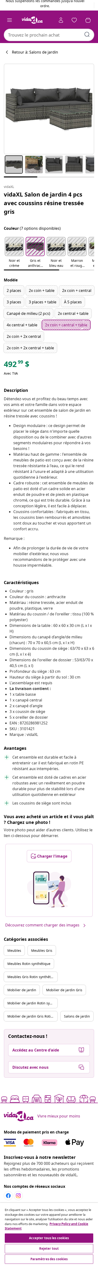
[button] (14, 252)
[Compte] (61, 20)
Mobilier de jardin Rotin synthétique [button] (32, 1003)
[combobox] (49, 35)
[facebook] (8, 1195)
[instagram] (18, 1195)
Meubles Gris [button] (41, 950)
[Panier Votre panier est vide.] (88, 20)
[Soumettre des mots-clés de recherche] (87, 34)
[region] (49, 1234)
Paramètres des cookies (49, 1259)
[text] (16, 365)
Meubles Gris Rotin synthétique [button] (32, 977)
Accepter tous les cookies (49, 1238)
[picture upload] (49, 889)
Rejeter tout (49, 1248)
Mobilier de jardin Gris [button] (64, 990)
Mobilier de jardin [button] (21, 990)
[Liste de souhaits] (74, 20)
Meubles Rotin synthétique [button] (28, 963)
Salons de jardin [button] (77, 1016)
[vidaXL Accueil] (32, 20)
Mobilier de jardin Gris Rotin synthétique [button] (32, 1016)
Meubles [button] (14, 950)
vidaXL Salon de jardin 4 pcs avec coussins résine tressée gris (44, 202)
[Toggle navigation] (9, 20)
